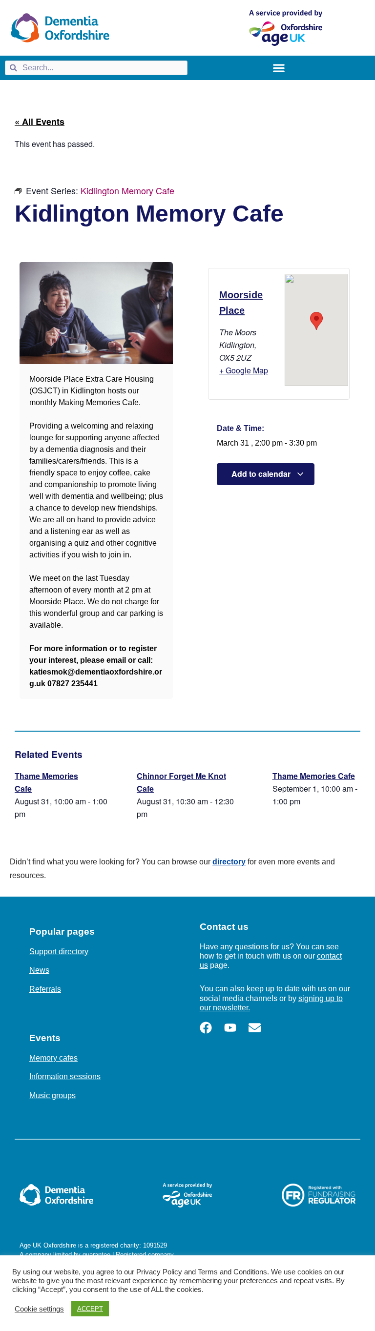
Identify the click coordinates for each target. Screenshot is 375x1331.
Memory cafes (53, 1058)
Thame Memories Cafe (313, 775)
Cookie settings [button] (39, 1309)
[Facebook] (206, 1028)
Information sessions (65, 1076)
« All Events (39, 121)
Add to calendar (261, 473)
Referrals (45, 989)
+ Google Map (243, 370)
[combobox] (96, 68)
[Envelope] (255, 1028)
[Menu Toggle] (278, 67)
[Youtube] (230, 1028)
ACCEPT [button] (90, 1308)
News (39, 970)
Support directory (58, 951)
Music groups (52, 1095)
